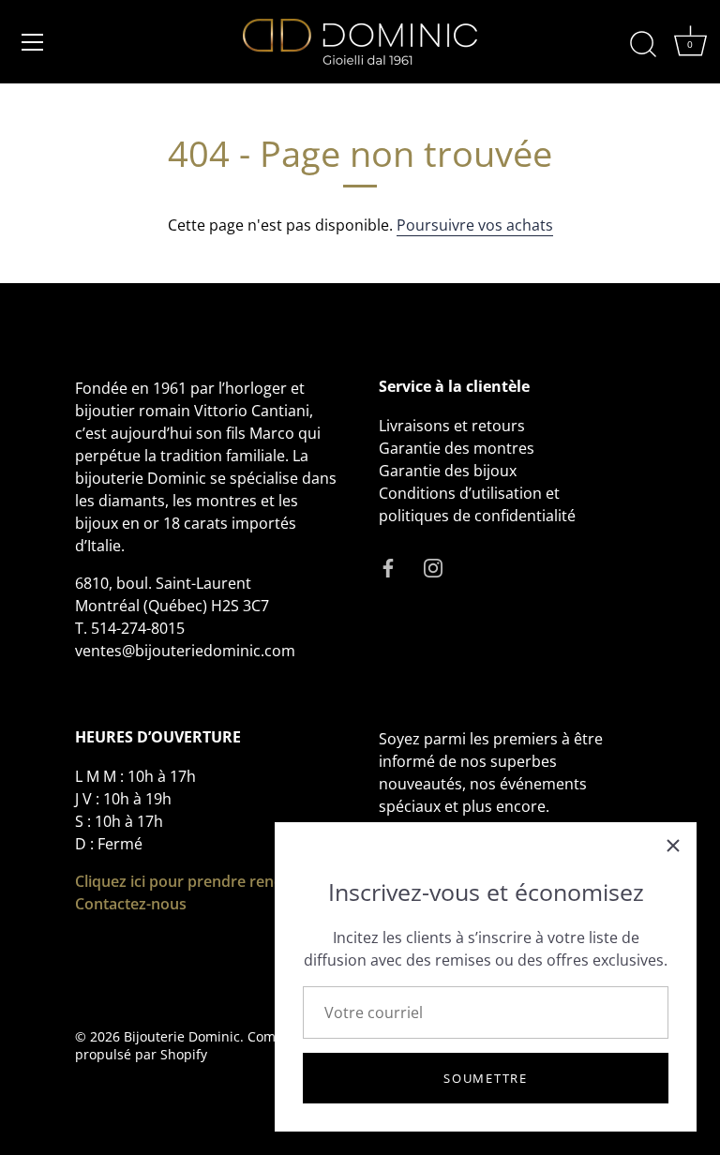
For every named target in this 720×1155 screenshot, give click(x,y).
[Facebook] (388, 566)
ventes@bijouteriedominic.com (185, 650)
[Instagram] (433, 566)
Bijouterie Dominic (182, 1036)
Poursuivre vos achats (475, 225)
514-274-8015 (138, 628)
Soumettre (485, 1078)
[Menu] (32, 42)
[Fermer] (673, 845)
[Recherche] (643, 45)
